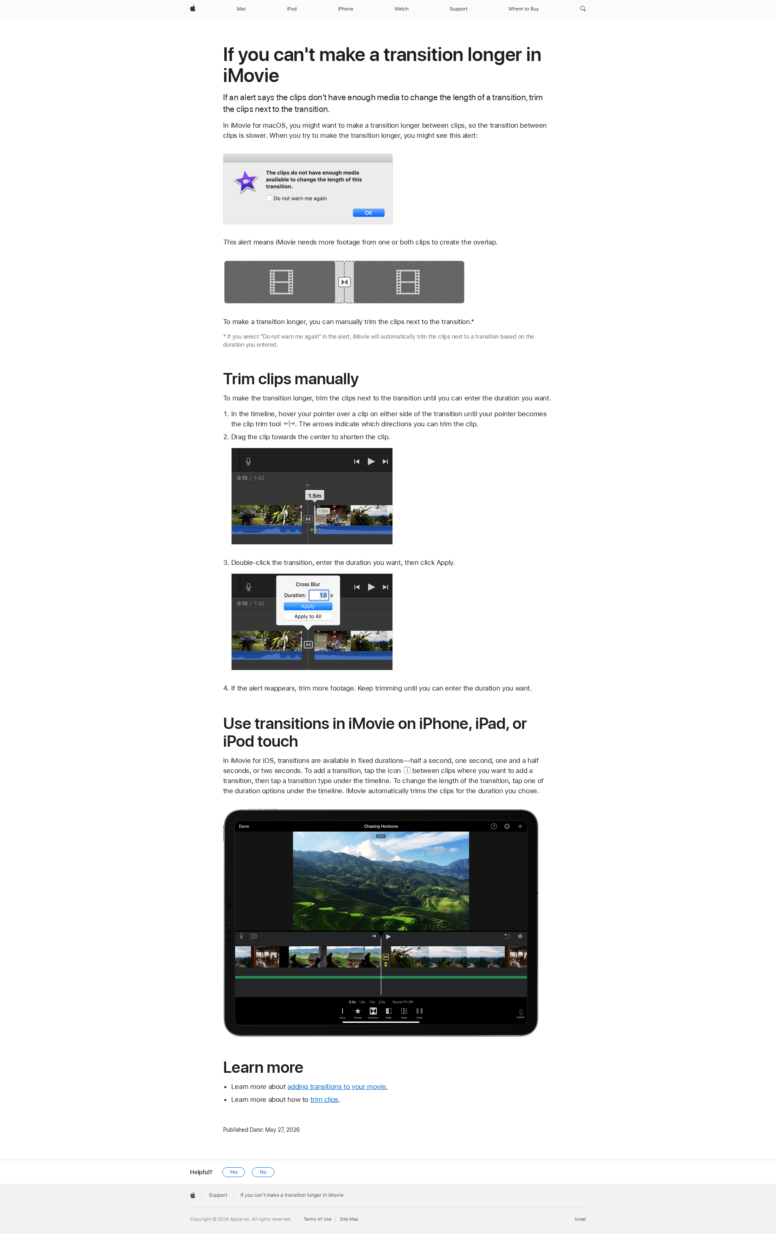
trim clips (324, 1099)
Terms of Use (317, 1219)
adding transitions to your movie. (337, 1086)
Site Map (349, 1219)
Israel (580, 1219)
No (263, 1172)
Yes (234, 1172)
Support (218, 1195)
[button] (583, 9)
